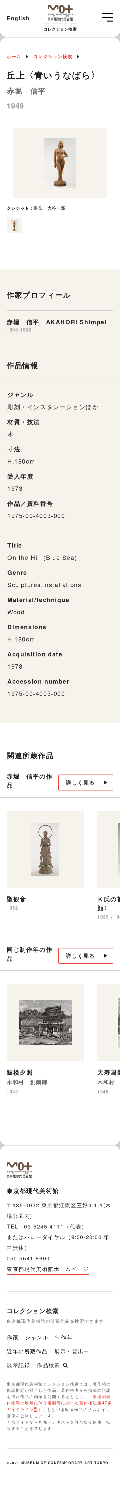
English (18, 18)
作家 (12, 1337)
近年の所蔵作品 (27, 1351)
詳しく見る (80, 782)
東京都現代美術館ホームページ (48, 1269)
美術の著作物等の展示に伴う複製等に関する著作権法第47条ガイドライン (59, 1402)
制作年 (64, 1337)
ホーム (14, 56)
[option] (60, 170)
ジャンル (36, 1337)
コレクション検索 (52, 56)
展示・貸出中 (72, 1351)
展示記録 (18, 1365)
